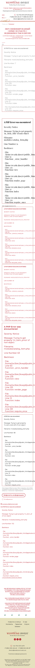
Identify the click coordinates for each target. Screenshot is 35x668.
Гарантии (18, 624)
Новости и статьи (14, 622)
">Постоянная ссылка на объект (12, 577)
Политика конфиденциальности (17, 654)
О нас (25, 622)
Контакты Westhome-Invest (10, 504)
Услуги (26, 624)
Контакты (9, 624)
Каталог (17, 626)
